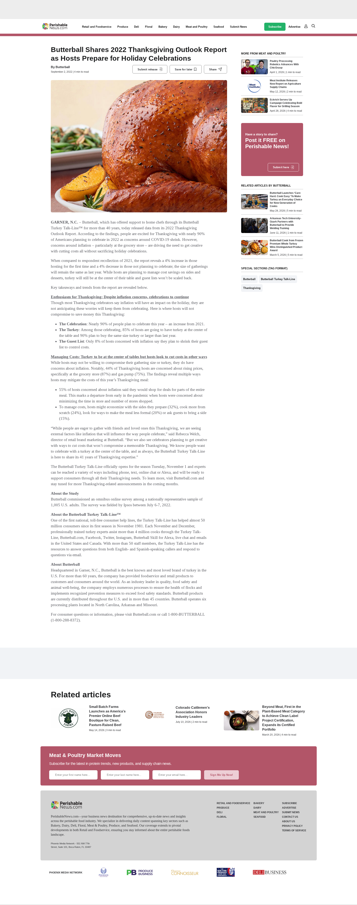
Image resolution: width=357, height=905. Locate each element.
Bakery (162, 26)
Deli (136, 26)
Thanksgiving (252, 288)
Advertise (294, 26)
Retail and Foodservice (96, 26)
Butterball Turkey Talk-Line (278, 279)
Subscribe (274, 26)
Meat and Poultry (196, 26)
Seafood (218, 26)
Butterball (63, 67)
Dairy (176, 26)
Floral (148, 26)
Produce (122, 26)
